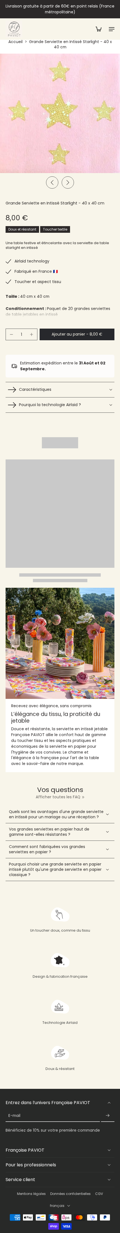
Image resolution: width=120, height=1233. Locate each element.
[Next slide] (68, 182)
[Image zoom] (60, 113)
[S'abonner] (107, 1116)
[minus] (11, 334)
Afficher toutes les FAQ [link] (58, 797)
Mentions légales (31, 1194)
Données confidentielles (70, 1194)
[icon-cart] (98, 28)
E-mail (14, 1116)
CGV (99, 1194)
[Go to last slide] (52, 182)
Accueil (15, 41)
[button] (77, 334)
